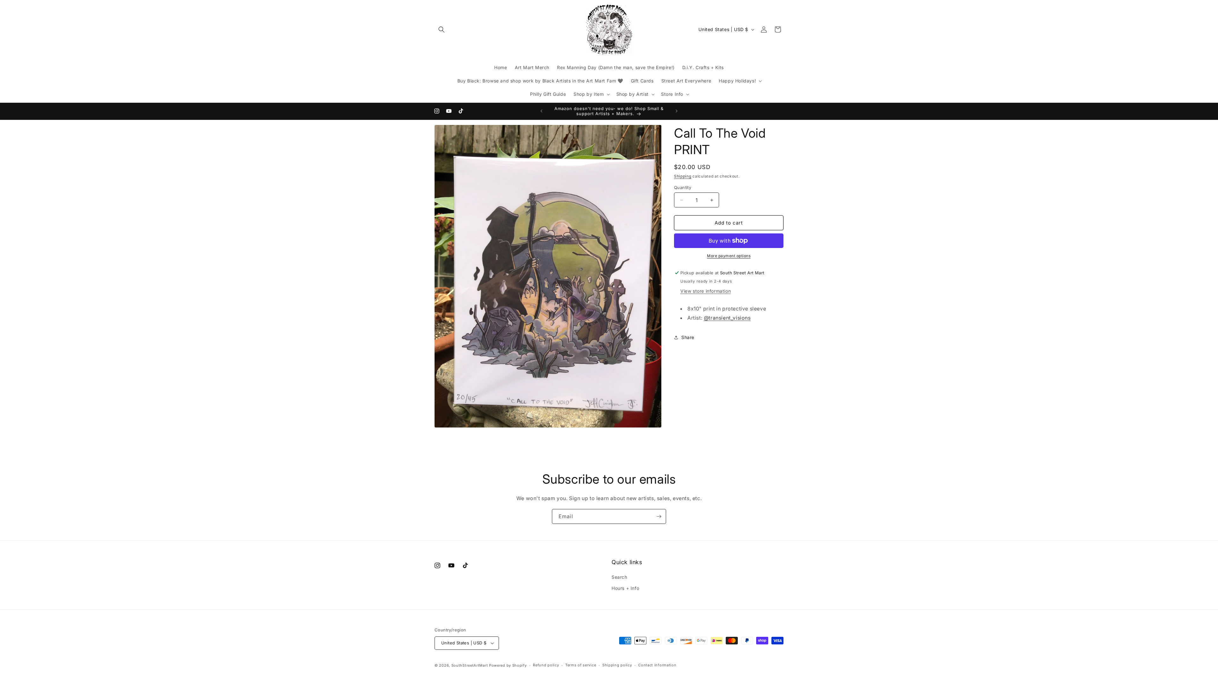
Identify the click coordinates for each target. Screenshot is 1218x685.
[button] (442, 29)
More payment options (728, 255)
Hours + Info (625, 588)
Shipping (682, 176)
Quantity (682, 187)
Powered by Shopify (508, 665)
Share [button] (687, 337)
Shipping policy (617, 665)
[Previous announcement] (541, 111)
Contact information (657, 665)
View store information (705, 291)
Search (619, 577)
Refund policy (546, 665)
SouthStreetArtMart (469, 665)
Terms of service (580, 665)
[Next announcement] (677, 111)
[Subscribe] (659, 516)
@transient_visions (727, 318)
